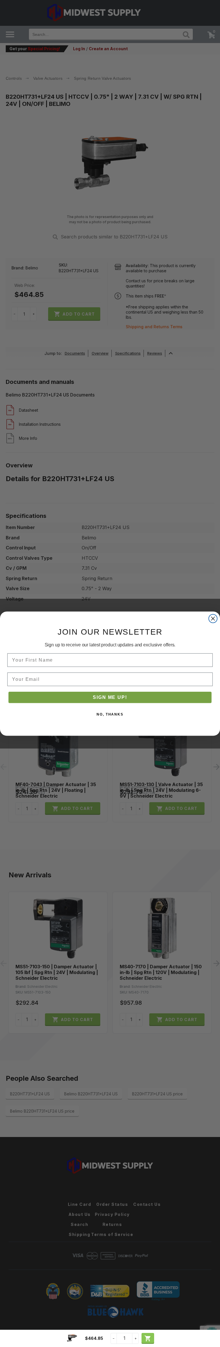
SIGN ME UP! (110, 697)
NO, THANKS (110, 714)
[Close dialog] (213, 618)
